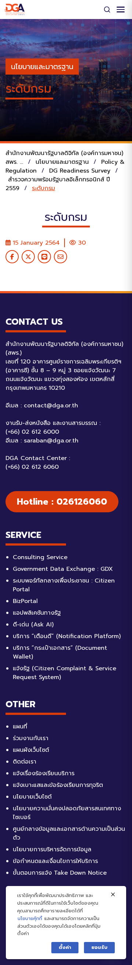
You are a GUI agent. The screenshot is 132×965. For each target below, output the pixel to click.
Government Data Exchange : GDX (63, 569)
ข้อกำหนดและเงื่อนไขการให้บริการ (55, 861)
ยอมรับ (99, 947)
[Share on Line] (44, 256)
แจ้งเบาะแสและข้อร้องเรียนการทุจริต (58, 785)
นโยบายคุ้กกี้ (30, 918)
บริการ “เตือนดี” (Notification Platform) (67, 636)
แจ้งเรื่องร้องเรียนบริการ (43, 773)
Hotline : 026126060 (62, 501)
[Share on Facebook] (12, 256)
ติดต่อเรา (24, 761)
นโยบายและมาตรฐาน (42, 66)
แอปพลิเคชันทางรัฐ (37, 612)
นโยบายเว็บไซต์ (32, 796)
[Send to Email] (60, 256)
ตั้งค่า (65, 947)
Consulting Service (40, 557)
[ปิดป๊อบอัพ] (113, 895)
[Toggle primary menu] (121, 9)
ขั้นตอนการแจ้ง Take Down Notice (60, 872)
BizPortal (25, 601)
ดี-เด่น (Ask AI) (33, 624)
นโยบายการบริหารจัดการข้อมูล (52, 849)
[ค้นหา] (107, 9)
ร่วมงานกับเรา (30, 738)
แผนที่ (20, 726)
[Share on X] (28, 256)
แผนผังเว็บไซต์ (31, 750)
